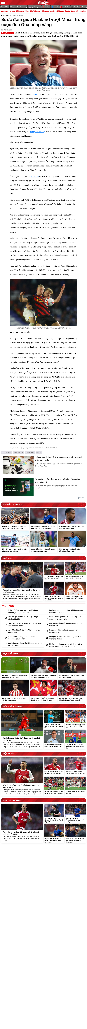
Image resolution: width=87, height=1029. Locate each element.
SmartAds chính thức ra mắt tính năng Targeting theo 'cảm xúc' (57, 480)
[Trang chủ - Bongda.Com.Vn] (43, 2)
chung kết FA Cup (37, 131)
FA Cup (38, 452)
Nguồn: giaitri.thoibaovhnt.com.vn (32, 448)
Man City (35, 176)
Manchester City (19, 452)
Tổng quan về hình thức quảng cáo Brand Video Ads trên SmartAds (58, 458)
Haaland (35, 94)
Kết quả (12, 7)
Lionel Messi (30, 452)
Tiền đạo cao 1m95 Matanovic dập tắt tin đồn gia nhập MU (46, 11)
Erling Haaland (6, 452)
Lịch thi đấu (4, 7)
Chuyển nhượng (22, 7)
